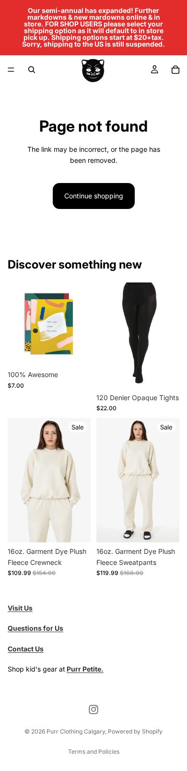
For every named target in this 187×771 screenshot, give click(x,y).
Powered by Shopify (135, 731)
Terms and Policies (93, 751)
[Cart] (175, 69)
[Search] (31, 69)
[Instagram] (93, 709)
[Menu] (11, 70)
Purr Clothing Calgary (76, 731)
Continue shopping (93, 196)
